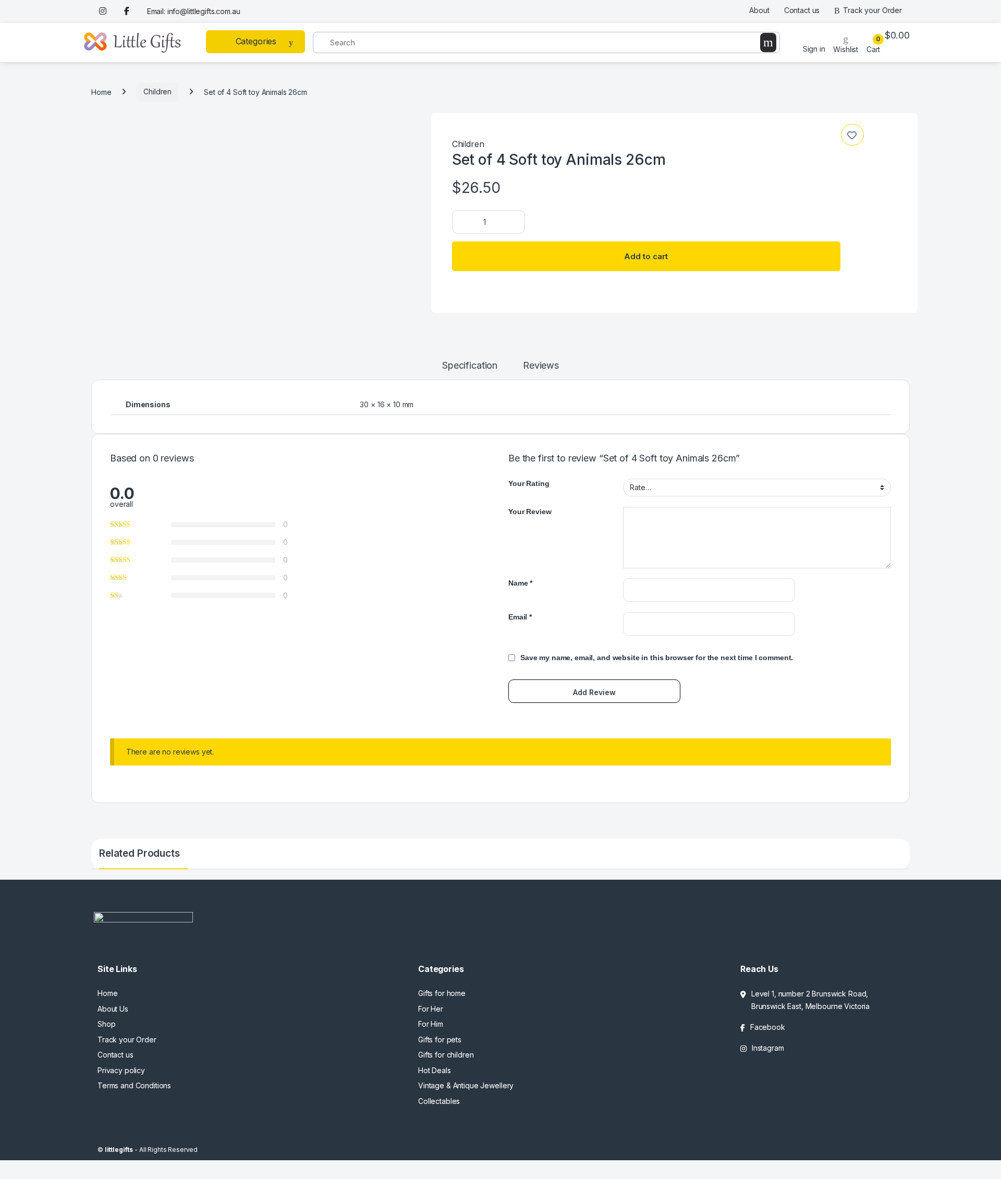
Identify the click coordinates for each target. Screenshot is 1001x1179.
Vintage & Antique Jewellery (466, 1085)
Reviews (541, 366)
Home (101, 91)
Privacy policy (121, 1070)
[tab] (469, 370)
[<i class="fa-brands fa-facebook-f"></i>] (128, 11)
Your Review (529, 511)
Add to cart (646, 256)
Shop (106, 1023)
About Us (112, 1008)
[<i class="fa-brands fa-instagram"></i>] (104, 11)
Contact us (802, 10)
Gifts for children (445, 1054)
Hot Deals (434, 1070)
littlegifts (119, 1149)
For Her (430, 1008)
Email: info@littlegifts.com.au (193, 11)
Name (520, 583)
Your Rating (528, 483)
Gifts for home (442, 993)
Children (157, 91)
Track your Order (872, 10)
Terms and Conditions (134, 1085)
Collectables (439, 1101)
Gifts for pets (439, 1039)
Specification (469, 366)
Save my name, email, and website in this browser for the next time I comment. (656, 657)
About (759, 10)
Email (520, 617)
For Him (430, 1023)
